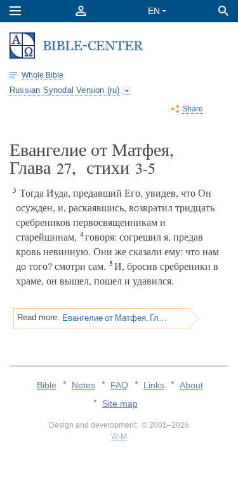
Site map (120, 403)
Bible (46, 385)
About (191, 385)
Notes (83, 385)
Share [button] (192, 108)
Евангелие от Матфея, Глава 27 (115, 317)
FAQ (119, 385)
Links (153, 385)
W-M (119, 436)
